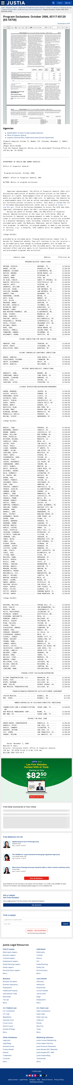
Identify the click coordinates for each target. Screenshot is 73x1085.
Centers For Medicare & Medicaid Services (59, 7)
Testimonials (41, 1058)
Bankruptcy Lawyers (10, 952)
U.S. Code (6, 1014)
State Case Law (41, 1017)
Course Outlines (42, 991)
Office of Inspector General (16, 135)
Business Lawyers (9, 955)
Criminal (39, 955)
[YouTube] (30, 1075)
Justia (3, 7)
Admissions (40, 984)
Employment (7, 988)
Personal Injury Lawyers (11, 970)
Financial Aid (40, 988)
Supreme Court (8, 1020)
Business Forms (8, 1046)
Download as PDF (63, 24)
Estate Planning (42, 964)
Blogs (38, 997)
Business (6, 978)
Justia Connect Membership (46, 1040)
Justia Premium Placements (46, 1046)
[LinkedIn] (27, 1075)
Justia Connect (13, 1079)
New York (39, 1026)
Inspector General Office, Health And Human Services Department (22, 9)
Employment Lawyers (10, 961)
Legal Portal (23, 1079)
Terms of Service (47, 1079)
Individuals (41, 949)
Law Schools (41, 978)
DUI (37, 961)
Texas (38, 1029)
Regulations (7, 1017)
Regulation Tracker (11, 7)
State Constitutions (43, 1011)
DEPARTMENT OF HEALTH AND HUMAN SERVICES (25, 133)
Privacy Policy (59, 1079)
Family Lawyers (8, 967)
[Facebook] (32, 1075)
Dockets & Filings (9, 1029)
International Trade (10, 994)
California (39, 1020)
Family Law (40, 967)
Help (38, 1079)
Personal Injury (41, 970)
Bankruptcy (40, 952)
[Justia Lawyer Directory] (46, 1075)
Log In (60, 3)
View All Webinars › (36, 878)
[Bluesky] (41, 1075)
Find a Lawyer (9, 915)
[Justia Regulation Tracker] (16, 3)
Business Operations (10, 984)
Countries (6, 1058)
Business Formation (10, 981)
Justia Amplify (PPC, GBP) (45, 1052)
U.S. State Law (42, 1008)
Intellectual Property (10, 991)
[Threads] (38, 1075)
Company (32, 1079)
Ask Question (36, 905)
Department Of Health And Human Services (32, 7)
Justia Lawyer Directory (44, 1043)
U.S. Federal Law (10, 1008)
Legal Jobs (6, 1040)
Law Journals (41, 994)
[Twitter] (43, 1075)
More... (5, 973)
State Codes (40, 1014)
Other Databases (10, 1037)
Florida (38, 1023)
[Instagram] (35, 1075)
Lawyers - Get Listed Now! (36, 930)
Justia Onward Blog (43, 1055)
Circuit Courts (8, 1023)
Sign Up (67, 3)
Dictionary (40, 981)
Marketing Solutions (44, 1037)
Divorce (39, 958)
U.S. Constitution (9, 1011)
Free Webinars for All (13, 837)
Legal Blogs (7, 1043)
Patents (5, 1052)
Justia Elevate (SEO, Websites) (47, 1049)
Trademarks (7, 1055)
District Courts (8, 1026)
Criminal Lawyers (9, 958)
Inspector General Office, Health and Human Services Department (30, 138)
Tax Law (6, 1000)
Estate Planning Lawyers (11, 964)
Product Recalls (8, 1049)
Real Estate (7, 997)
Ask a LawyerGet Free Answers (11, 896)
